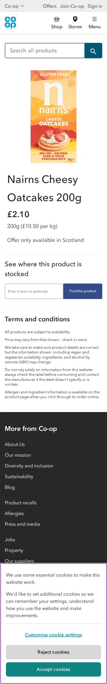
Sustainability (19, 476)
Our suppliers (19, 561)
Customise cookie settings (53, 635)
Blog (10, 487)
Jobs (10, 539)
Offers (49, 6)
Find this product (82, 291)
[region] (53, 623)
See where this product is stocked (43, 269)
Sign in (95, 6)
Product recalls (21, 502)
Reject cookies (53, 652)
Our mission (18, 455)
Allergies (14, 513)
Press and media (22, 524)
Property (14, 550)
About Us (15, 444)
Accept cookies (53, 669)
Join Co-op (72, 6)
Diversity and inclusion (29, 466)
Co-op (11, 6)
